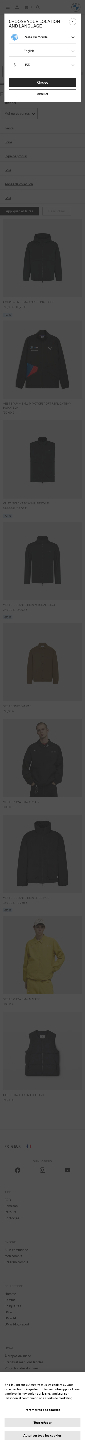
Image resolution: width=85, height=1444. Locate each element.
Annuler (42, 94)
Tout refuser (42, 1423)
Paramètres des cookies (42, 1410)
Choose (42, 82)
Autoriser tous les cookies (42, 1435)
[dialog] (42, 722)
